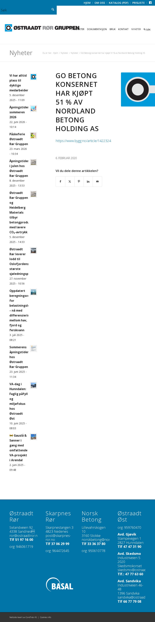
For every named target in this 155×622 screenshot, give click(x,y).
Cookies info (45, 617)
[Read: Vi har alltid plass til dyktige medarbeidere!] (33, 76)
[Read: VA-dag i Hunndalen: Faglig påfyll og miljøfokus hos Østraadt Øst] (33, 385)
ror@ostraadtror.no (24, 535)
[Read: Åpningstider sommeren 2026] (33, 108)
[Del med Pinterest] (79, 181)
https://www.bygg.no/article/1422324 (83, 140)
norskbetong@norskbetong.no (105, 539)
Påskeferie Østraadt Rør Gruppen (18, 139)
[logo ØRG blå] (138, 89)
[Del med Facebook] (60, 181)
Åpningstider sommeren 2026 (19, 112)
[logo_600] (42, 28)
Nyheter (20, 53)
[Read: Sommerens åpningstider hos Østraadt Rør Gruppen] (33, 348)
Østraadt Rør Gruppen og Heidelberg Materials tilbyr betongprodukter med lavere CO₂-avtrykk (22, 212)
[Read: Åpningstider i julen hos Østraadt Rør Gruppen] (33, 162)
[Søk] (147, 29)
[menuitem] (87, 3)
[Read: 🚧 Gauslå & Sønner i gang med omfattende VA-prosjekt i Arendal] (33, 436)
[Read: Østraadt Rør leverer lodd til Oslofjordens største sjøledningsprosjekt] (33, 250)
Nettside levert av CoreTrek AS (23, 617)
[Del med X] (69, 181)
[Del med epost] (97, 181)
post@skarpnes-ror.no (58, 537)
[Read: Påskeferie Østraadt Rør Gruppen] (33, 135)
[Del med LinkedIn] (88, 181)
